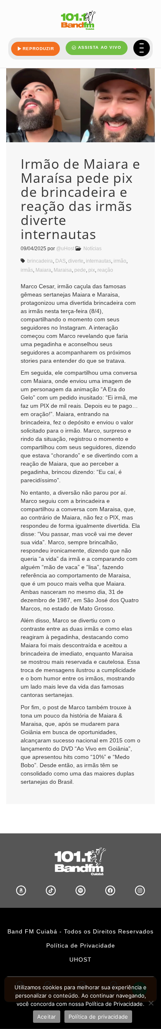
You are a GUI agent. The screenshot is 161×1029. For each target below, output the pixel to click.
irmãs (27, 270)
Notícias (92, 248)
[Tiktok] (51, 890)
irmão (120, 261)
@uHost (65, 248)
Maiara (43, 270)
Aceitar (46, 1016)
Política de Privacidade (80, 945)
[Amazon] (21, 890)
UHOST (80, 959)
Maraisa (63, 270)
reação (105, 270)
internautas (98, 261)
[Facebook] (110, 890)
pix (91, 270)
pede (80, 270)
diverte (75, 261)
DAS (60, 261)
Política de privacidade (98, 1016)
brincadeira (40, 261)
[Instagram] (140, 890)
